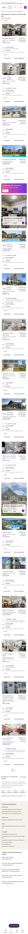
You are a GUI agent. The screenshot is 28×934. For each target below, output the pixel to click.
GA (6, 11)
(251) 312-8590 (5, 378)
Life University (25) (6, 844)
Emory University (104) (7, 842)
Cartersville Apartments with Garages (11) (12, 809)
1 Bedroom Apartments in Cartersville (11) (12, 819)
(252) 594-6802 (6, 124)
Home (2, 11)
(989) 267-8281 (5, 293)
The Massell (10, 610)
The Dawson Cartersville (9, 159)
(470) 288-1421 (5, 575)
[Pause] (24, 196)
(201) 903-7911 (5, 661)
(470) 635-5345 (6, 536)
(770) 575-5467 (6, 83)
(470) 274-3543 (6, 614)
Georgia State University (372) (9, 834)
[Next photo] (25, 30)
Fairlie (4, 120)
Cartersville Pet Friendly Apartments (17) (12, 813)
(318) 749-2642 (6, 163)
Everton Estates (6, 532)
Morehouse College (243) (8, 846)
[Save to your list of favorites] (23, 26)
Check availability (19, 58)
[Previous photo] (3, 30)
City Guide (23, 777)
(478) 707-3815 (5, 460)
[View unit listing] (23, 223)
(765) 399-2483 (6, 744)
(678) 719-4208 (6, 419)
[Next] (25, 7)
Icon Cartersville (11, 456)
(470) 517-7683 (5, 250)
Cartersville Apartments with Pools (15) (11, 811)
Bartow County (12, 11)
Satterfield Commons (8, 374)
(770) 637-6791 (5, 42)
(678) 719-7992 (5, 703)
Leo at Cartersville (7, 571)
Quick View (7, 58)
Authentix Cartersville (8, 38)
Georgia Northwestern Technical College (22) (13, 840)
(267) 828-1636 (5, 339)
